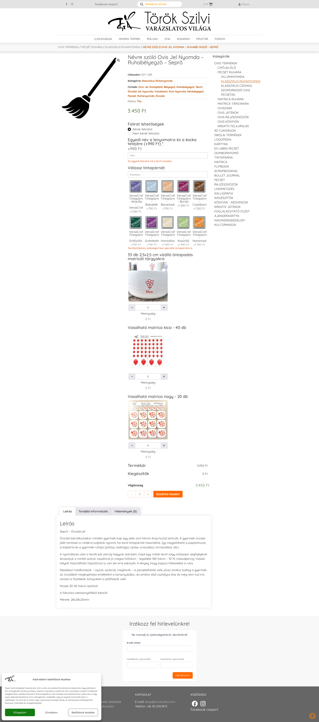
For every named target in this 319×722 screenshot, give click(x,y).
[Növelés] (164, 307)
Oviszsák (225, 108)
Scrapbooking (226, 171)
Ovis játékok (228, 113)
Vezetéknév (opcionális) (139, 659)
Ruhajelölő (156, 87)
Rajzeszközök (226, 184)
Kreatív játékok (227, 207)
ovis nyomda (177, 91)
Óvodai (160, 96)
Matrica (220, 162)
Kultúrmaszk (225, 225)
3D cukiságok (225, 130)
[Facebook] (195, 704)
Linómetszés (224, 189)
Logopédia (222, 139)
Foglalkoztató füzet (232, 211)
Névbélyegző (195, 91)
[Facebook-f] (66, 4)
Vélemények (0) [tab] (125, 511)
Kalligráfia (223, 193)
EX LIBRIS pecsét (226, 148)
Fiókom (220, 39)
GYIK (167, 39)
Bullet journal (227, 175)
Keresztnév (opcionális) (172, 659)
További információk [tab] (93, 511)
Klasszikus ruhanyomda (122, 47)
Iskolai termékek (228, 135)
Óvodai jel (134, 91)
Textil (199, 87)
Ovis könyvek (228, 121)
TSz (139, 101)
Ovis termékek (68, 47)
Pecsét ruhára (91, 47)
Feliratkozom (182, 675)
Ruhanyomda (146, 96)
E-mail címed (133, 642)
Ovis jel (143, 87)
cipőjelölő (227, 68)
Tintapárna (223, 157)
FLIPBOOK (221, 166)
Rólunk (152, 39)
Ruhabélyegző (185, 87)
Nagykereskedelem (229, 220)
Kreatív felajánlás (233, 126)
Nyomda (147, 91)
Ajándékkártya (226, 216)
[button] (118, 60)
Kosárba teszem (168, 494)
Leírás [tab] (67, 511)
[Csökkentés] (132, 307)
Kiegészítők (223, 198)
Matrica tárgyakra (233, 104)
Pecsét (132, 96)
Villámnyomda (232, 77)
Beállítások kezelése (83, 712)
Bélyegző (169, 87)
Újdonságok (103, 39)
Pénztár (202, 39)
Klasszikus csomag (236, 86)
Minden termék (129, 39)
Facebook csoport (106, 4)
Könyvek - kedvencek (231, 202)
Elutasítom (51, 712)
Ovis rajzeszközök (233, 117)
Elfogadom (19, 712)
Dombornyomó (226, 153)
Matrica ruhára (231, 99)
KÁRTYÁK (221, 144)
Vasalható (161, 91)
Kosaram (183, 39)
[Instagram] (72, 4)
